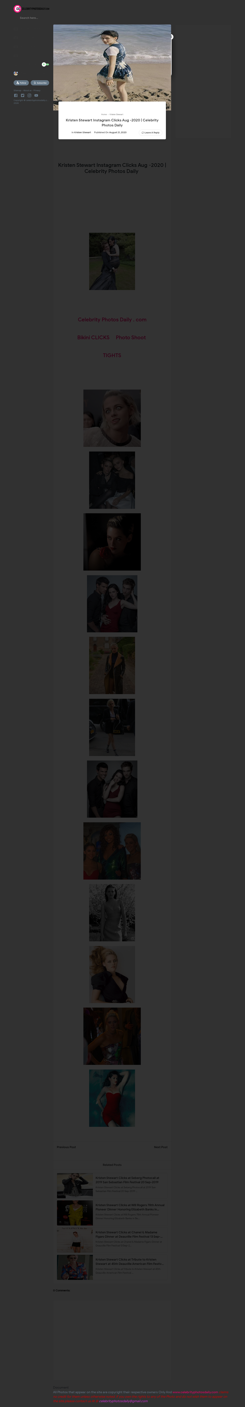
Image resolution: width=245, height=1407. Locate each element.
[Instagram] (29, 95)
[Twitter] (22, 95)
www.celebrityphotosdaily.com (195, 1392)
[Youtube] (36, 95)
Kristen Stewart (82, 132)
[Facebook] (16, 95)
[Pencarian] (16, 19)
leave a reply (152, 132)
